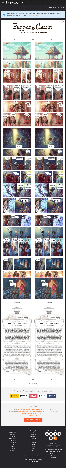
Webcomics (12, 433)
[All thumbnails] (33, 39)
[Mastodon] (47, 435)
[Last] (61, 39)
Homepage (12, 431)
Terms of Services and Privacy (33, 460)
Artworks (12, 434)
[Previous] (15, 39)
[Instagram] (59, 435)
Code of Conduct (33, 461)
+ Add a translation (33, 15)
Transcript (34, 383)
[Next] (51, 39)
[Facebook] (55, 435)
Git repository (33, 415)
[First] (4, 39)
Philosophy (12, 438)
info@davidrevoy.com (53, 446)
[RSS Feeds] (55, 439)
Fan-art (13, 436)
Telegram (53, 457)
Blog (12, 446)
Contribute (13, 442)
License (12, 450)
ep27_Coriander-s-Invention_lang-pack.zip (38, 411)
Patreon (33, 444)
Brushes (32, 436)
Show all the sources (33, 420)
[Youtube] (51, 439)
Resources (13, 440)
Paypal (33, 448)
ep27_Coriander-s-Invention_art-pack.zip (36, 409)
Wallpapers (33, 438)
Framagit (33, 431)
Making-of (33, 434)
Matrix (53, 455)
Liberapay (33, 442)
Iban (33, 450)
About (13, 448)
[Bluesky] (51, 435)
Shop (12, 444)
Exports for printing (33, 413)
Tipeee (33, 446)
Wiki (33, 433)
